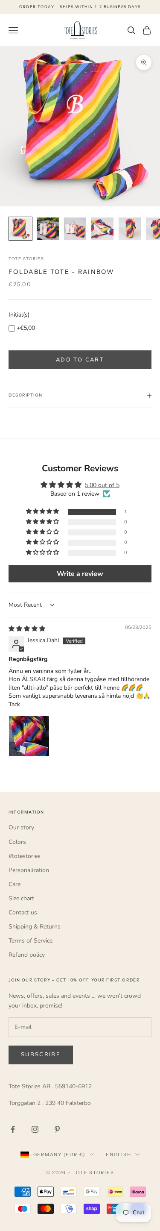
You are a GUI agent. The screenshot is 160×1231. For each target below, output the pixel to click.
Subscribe (41, 1054)
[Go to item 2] (48, 229)
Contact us (23, 912)
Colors (17, 842)
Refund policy (27, 955)
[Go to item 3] (75, 229)
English (118, 1155)
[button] (43, 511)
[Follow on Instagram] (35, 1129)
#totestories (25, 856)
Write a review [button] (80, 574)
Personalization (29, 870)
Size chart (21, 898)
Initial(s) (19, 315)
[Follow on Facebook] (13, 1129)
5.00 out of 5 (102, 485)
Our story (21, 827)
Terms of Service (30, 941)
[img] (27, 629)
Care (14, 884)
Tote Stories (26, 258)
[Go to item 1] (20, 229)
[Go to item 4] (102, 229)
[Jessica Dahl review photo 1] (29, 736)
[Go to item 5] (130, 229)
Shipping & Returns (35, 927)
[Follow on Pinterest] (57, 1129)
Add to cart (80, 360)
